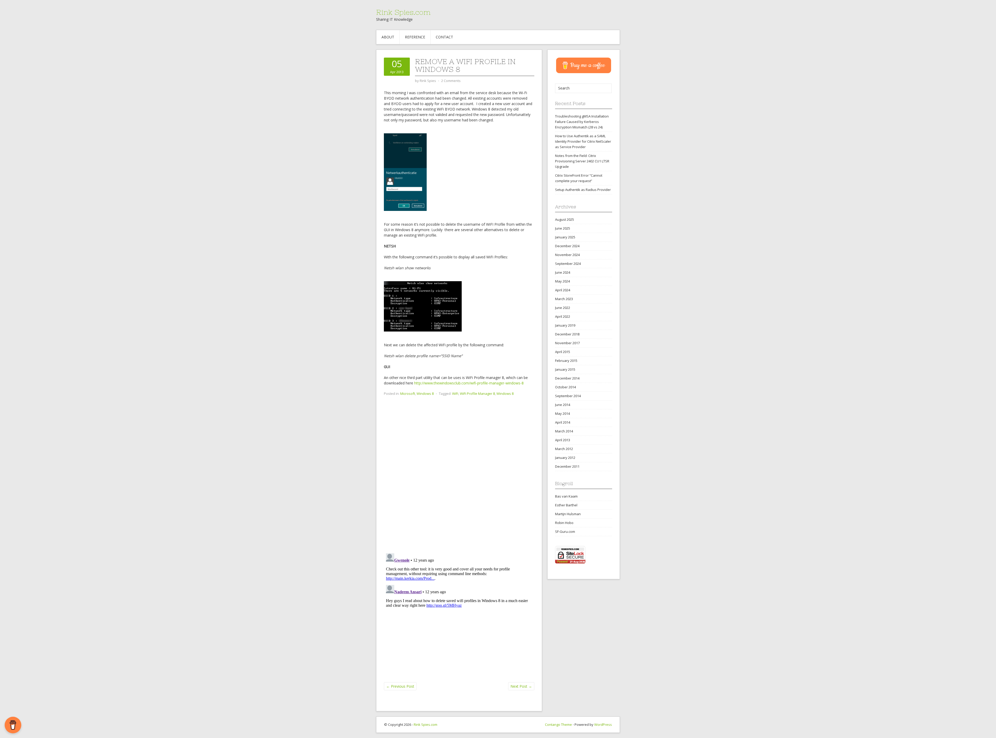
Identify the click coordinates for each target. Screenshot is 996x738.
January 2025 (565, 237)
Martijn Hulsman (568, 514)
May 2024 (562, 281)
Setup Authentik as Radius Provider (583, 189)
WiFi (455, 393)
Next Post (521, 686)
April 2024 (562, 290)
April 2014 (562, 422)
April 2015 (562, 351)
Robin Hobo (564, 522)
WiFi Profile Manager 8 (477, 393)
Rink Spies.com (403, 12)
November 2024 (567, 254)
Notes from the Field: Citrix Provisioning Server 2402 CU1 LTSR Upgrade (582, 161)
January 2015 (565, 369)
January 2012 (565, 457)
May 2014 (562, 413)
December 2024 (567, 246)
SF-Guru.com (565, 531)
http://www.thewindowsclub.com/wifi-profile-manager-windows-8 (469, 383)
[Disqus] (459, 482)
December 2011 (567, 466)
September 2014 (568, 396)
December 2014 (567, 378)
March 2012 (564, 448)
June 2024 (562, 272)
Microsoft (407, 393)
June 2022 (562, 307)
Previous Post (400, 686)
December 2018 (567, 334)
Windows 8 (425, 393)
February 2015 (566, 360)
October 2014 (565, 387)
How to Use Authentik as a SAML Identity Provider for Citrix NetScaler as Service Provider (583, 141)
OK (979, 731)
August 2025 (564, 219)
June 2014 (562, 404)
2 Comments (451, 80)
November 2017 (567, 343)
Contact (444, 37)
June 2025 (562, 228)
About (388, 37)
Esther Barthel (566, 505)
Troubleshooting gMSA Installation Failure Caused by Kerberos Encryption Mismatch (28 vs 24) (582, 121)
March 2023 (564, 298)
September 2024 (568, 263)
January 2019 (565, 325)
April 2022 (562, 316)
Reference (415, 37)
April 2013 (562, 440)
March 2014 (564, 431)
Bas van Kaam (566, 496)
